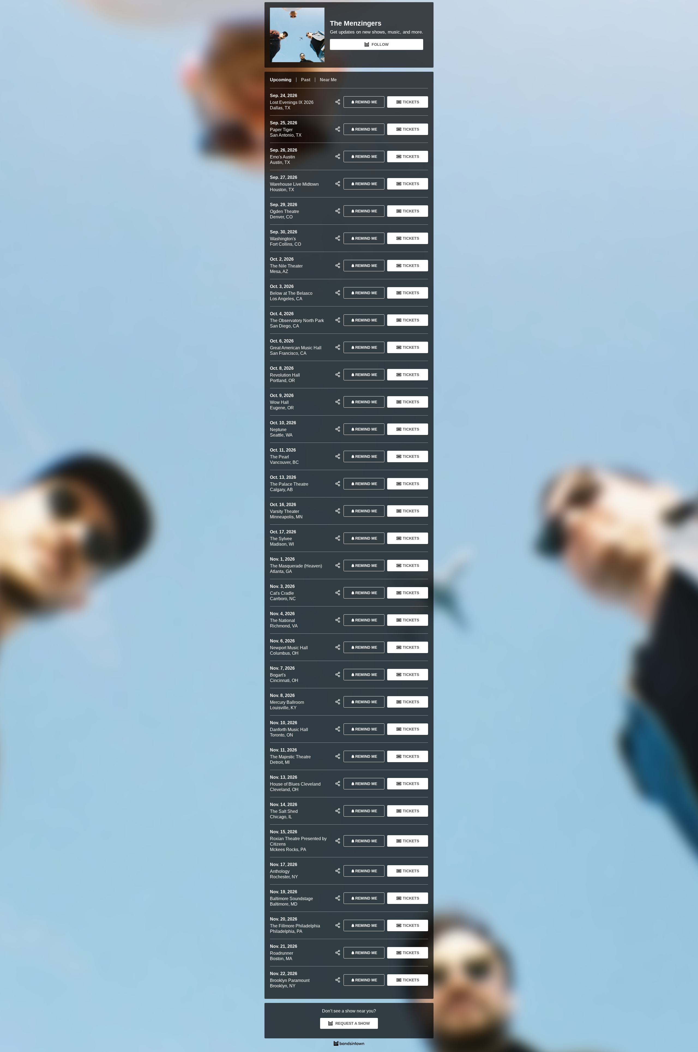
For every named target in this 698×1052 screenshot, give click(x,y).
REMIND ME (366, 102)
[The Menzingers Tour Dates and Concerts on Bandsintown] (349, 1044)
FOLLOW (380, 44)
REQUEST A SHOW (352, 1023)
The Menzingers (355, 23)
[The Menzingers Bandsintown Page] (300, 35)
